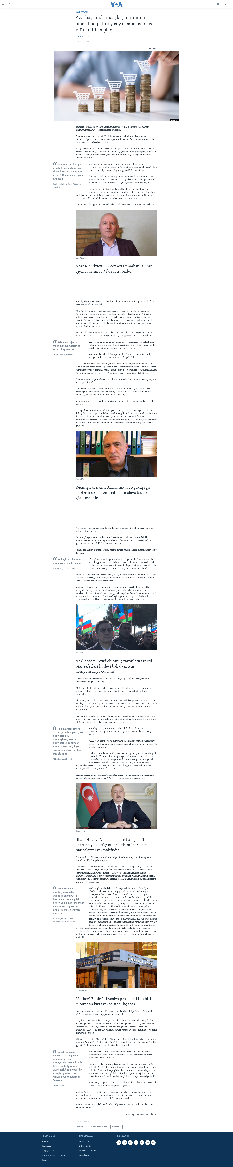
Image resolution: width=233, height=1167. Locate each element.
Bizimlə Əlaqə (84, 1141)
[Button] (153, 48)
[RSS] (142, 1142)
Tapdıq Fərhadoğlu (83, 37)
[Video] (225, 4)
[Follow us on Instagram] (124, 1142)
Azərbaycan (82, 12)
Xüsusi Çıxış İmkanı (87, 1151)
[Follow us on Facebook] (118, 1142)
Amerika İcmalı (48, 1141)
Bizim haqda (84, 1155)
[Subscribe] (153, 1142)
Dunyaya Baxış (48, 1151)
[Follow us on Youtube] (130, 1142)
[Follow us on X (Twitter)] (136, 1142)
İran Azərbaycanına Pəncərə (53, 1155)
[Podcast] (147, 1142)
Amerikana (46, 1146)
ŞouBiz (44, 1160)
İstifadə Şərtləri (85, 1146)
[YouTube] (218, 4)
